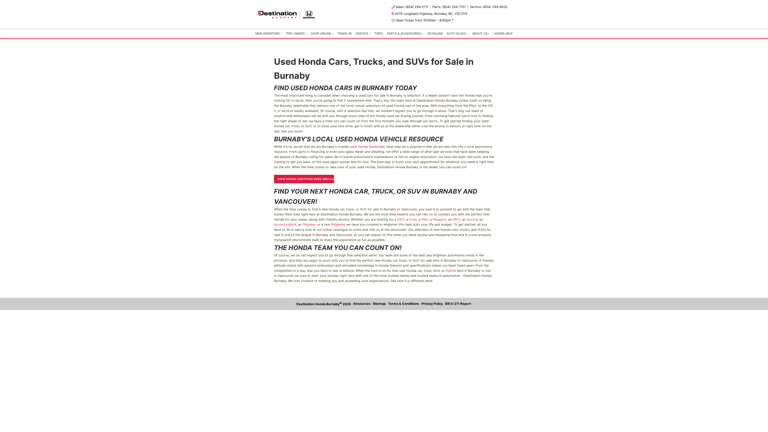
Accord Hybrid (285, 224)
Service (362, 33)
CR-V (401, 219)
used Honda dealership (367, 147)
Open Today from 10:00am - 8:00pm (423, 20)
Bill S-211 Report (458, 304)
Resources (361, 304)
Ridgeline (338, 224)
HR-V (456, 219)
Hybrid (451, 271)
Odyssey (309, 224)
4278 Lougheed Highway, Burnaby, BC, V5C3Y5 (431, 14)
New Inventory (267, 33)
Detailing (435, 33)
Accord (472, 219)
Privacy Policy (432, 304)
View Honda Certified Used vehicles (305, 179)
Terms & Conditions (403, 304)
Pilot (424, 219)
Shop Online (321, 33)
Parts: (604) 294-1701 (449, 7)
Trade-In (344, 33)
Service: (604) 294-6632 (489, 7)
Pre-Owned (295, 33)
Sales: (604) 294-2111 (412, 7)
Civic (413, 219)
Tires (378, 33)
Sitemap (379, 304)
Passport (439, 219)
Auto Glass (456, 33)
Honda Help (503, 33)
